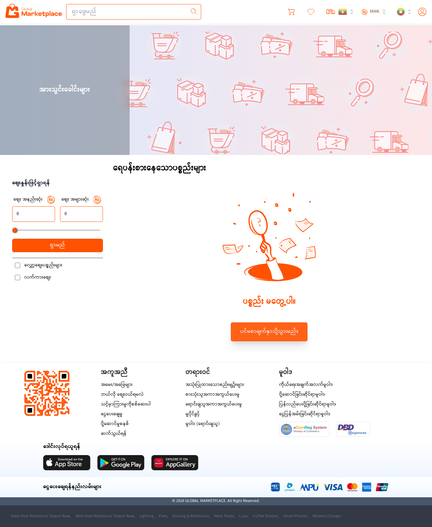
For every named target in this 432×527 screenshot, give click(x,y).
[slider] (14, 230)
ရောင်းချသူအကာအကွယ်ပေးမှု (214, 404)
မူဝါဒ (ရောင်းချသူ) (203, 424)
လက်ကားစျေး (37, 277)
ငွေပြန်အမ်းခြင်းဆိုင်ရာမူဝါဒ (304, 414)
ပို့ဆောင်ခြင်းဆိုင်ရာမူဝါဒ (302, 394)
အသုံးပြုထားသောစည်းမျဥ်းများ (215, 385)
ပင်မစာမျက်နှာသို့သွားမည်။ (269, 331)
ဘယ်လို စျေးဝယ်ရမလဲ (122, 394)
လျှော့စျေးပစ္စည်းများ (43, 265)
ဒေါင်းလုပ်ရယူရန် (61, 446)
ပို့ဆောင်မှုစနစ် (115, 424)
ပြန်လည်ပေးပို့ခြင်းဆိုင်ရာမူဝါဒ (307, 404)
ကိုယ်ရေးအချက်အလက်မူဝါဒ (306, 385)
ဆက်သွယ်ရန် (114, 434)
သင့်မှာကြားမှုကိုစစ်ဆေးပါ (126, 404)
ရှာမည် (57, 245)
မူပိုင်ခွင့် (193, 414)
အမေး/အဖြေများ (117, 385)
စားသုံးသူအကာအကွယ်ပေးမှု (213, 394)
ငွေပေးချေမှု (112, 414)
